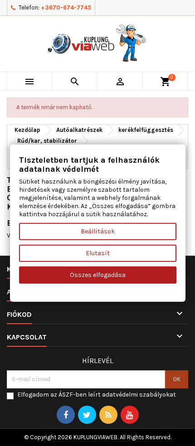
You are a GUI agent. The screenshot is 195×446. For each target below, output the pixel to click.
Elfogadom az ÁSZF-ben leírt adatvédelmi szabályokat (96, 394)
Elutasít (98, 253)
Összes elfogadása (98, 274)
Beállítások (98, 231)
